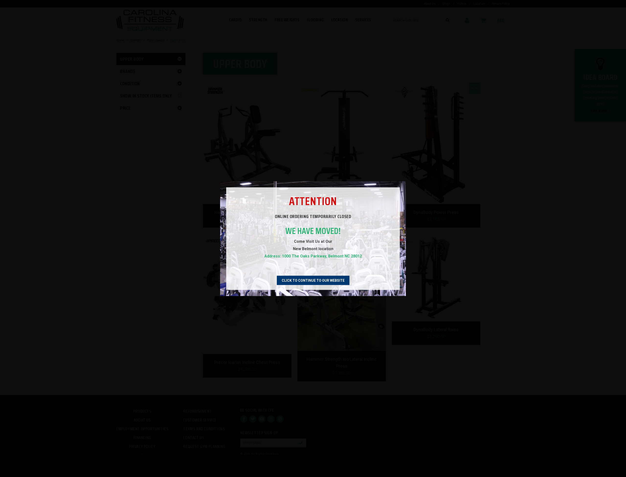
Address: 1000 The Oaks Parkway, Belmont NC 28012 (313, 256)
